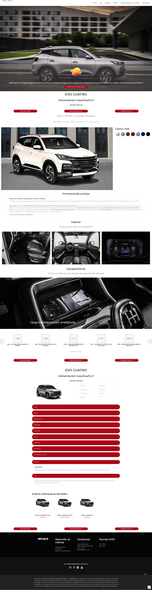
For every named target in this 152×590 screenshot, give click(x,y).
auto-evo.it (102, 546)
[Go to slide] (71, 351)
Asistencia (146, 3)
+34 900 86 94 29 (65, 551)
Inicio (95, 3)
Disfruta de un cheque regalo (76, 86)
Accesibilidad (72, 578)
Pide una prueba (25, 111)
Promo (116, 3)
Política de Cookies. (61, 578)
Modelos (108, 3)
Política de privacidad (48, 578)
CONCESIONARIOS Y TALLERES (130, 3)
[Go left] (2, 342)
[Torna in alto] (145, 575)
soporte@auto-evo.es (83, 550)
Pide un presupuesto (76, 111)
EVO (101, 3)
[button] (2, 303)
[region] (76, 303)
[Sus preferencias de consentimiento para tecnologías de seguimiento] (149, 587)
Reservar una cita (126, 111)
